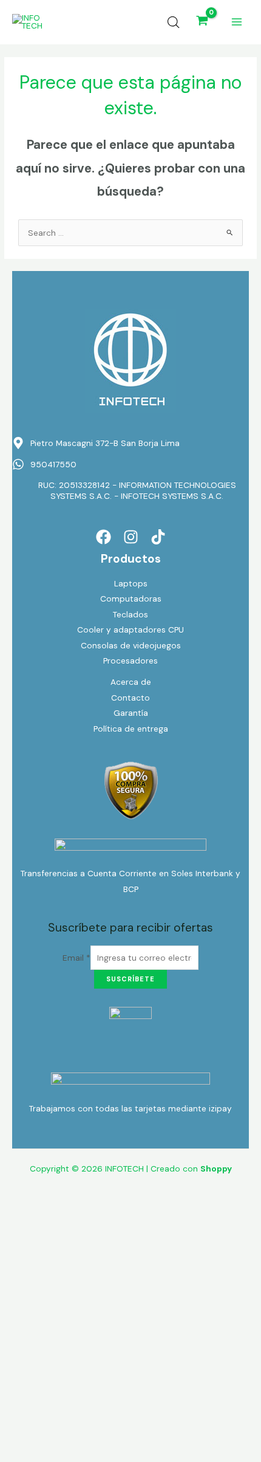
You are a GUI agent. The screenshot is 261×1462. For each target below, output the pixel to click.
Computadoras (130, 598)
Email (76, 957)
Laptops (130, 583)
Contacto (130, 697)
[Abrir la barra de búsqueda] (174, 22)
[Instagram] (130, 536)
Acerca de (130, 681)
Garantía (131, 712)
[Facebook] (103, 536)
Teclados (130, 614)
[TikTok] (158, 536)
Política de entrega (130, 728)
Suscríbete (130, 979)
